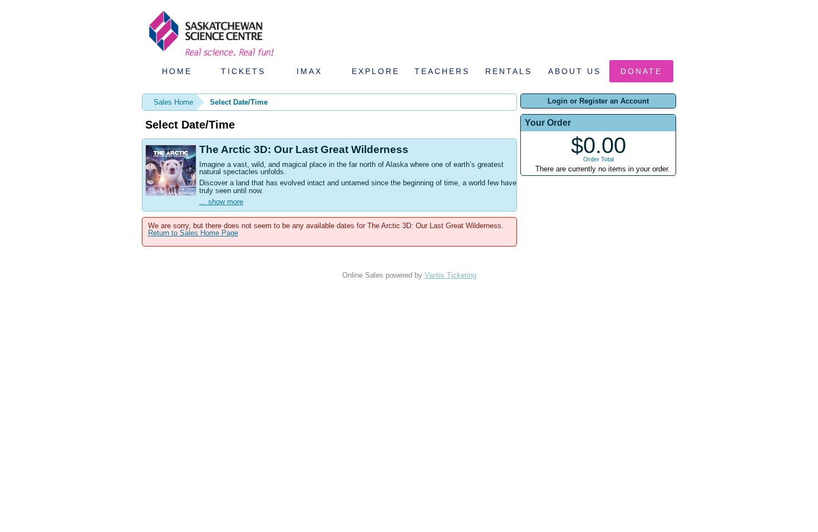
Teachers (442, 71)
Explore (376, 71)
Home (177, 71)
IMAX (309, 71)
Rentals (508, 71)
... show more (221, 202)
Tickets (243, 71)
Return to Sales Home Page (193, 233)
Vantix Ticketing (450, 275)
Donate (641, 71)
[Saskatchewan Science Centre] (210, 57)
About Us (574, 71)
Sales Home (173, 102)
